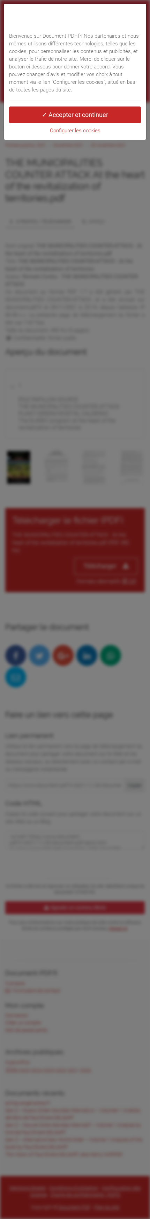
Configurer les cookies (75, 130)
